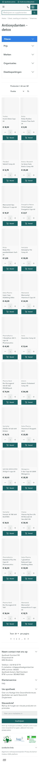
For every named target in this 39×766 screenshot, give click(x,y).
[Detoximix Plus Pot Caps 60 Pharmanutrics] (10, 547)
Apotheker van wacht (10, 695)
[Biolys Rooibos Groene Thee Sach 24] (28, 106)
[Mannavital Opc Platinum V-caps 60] (10, 194)
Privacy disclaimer (31, 752)
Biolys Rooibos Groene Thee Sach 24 (28, 121)
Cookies (4, 754)
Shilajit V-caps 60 (9, 471)
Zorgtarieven (7, 697)
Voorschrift (23, 695)
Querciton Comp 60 (28, 338)
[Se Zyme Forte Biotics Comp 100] (28, 151)
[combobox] (17, 12)
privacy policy (6, 730)
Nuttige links (14, 692)
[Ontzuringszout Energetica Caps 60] (28, 194)
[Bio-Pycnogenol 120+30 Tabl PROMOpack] (10, 370)
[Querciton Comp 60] (28, 325)
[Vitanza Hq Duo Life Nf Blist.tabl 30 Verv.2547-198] (28, 501)
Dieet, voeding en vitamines (18, 18)
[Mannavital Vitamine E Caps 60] (28, 282)
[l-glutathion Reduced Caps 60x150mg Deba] (28, 547)
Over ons (5, 692)
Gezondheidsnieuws (28, 692)
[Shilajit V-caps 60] (10, 458)
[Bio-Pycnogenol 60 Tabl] (10, 592)
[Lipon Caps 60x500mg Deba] (10, 282)
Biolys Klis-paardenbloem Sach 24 (10, 252)
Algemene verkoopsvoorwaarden (13, 752)
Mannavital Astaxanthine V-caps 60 (28, 607)
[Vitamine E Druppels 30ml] (28, 415)
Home (4, 18)
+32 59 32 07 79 (15, 664)
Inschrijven (19, 721)
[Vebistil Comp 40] (10, 151)
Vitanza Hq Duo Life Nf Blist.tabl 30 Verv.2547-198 (28, 516)
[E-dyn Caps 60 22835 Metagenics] (28, 458)
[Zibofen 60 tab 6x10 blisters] (10, 415)
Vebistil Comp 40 (9, 164)
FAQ (3, 683)
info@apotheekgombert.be (23, 667)
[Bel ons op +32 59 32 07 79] (28, 7)
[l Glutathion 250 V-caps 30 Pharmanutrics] (10, 325)
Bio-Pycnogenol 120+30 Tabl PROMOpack (8, 385)
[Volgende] (27, 639)
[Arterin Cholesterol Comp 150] (28, 370)
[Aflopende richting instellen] (28, 91)
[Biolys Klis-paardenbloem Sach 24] (10, 237)
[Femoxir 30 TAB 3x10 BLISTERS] (10, 501)
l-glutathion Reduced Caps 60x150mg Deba (27, 562)
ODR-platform (13, 754)
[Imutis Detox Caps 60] (10, 106)
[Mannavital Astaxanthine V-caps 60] (28, 592)
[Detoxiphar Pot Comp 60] (28, 237)
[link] (11, 639)
